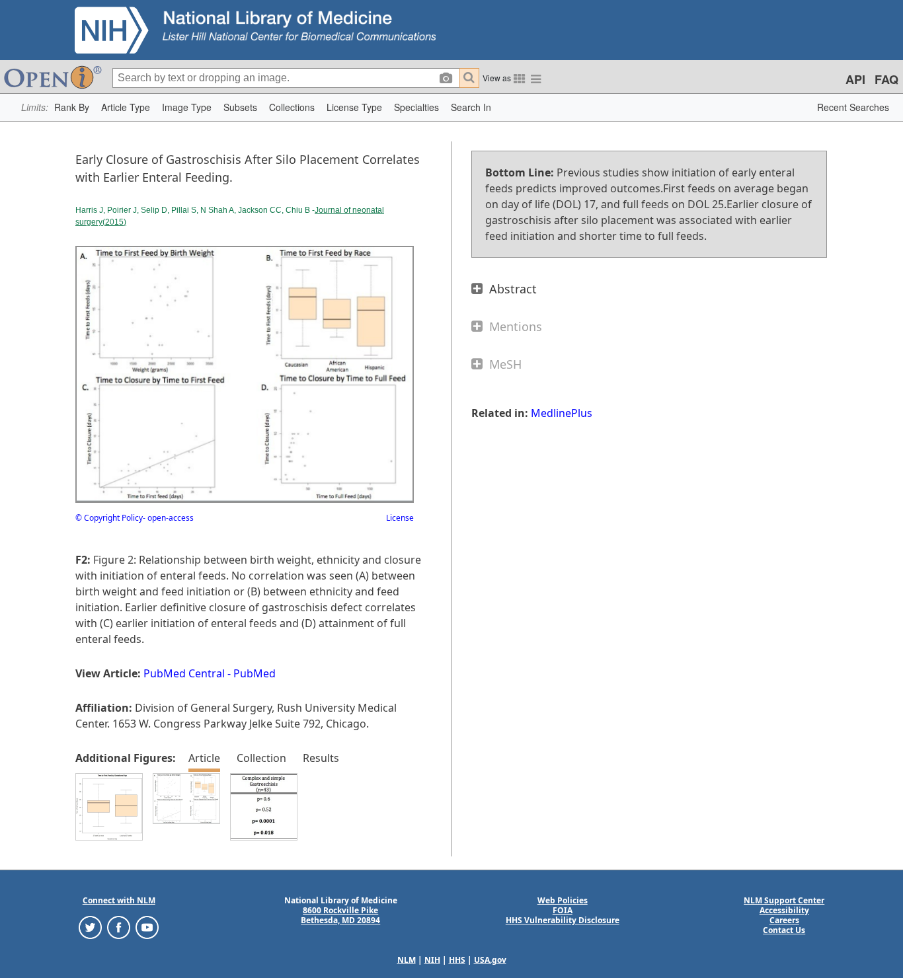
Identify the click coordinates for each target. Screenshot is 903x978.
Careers (784, 920)
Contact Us (784, 930)
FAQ (886, 79)
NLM (406, 959)
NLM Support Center (784, 900)
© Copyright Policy (109, 517)
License (400, 517)
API (855, 79)
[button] (72, 107)
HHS (457, 959)
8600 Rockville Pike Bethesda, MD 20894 (340, 915)
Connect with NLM (119, 900)
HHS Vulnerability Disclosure (562, 920)
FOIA (562, 910)
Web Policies (562, 900)
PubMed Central (184, 673)
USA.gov (490, 959)
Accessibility (784, 910)
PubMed (254, 673)
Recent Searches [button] (853, 107)
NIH (432, 959)
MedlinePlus (561, 413)
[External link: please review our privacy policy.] (90, 926)
